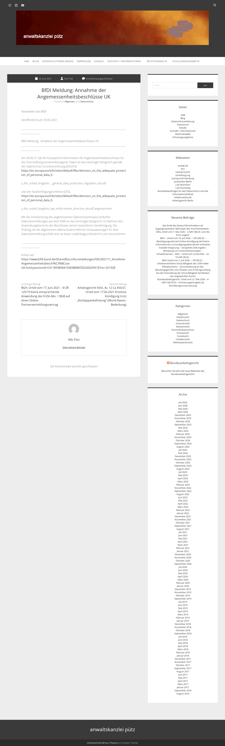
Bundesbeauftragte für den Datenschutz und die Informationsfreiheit (183, 192)
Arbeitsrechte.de (182, 197)
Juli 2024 (183, 449)
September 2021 (182, 525)
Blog (36, 61)
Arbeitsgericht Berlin (182, 200)
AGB (26, 61)
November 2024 (183, 437)
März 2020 (183, 579)
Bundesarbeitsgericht (184, 363)
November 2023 (183, 459)
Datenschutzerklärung (57, 61)
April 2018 (183, 646)
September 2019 (182, 598)
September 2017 (182, 668)
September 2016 (182, 690)
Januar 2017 (183, 687)
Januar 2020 (183, 586)
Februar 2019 (183, 617)
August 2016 (182, 693)
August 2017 (182, 671)
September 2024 (182, 443)
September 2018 (182, 633)
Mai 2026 (183, 408)
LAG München (182, 184)
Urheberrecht (183, 339)
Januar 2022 (183, 513)
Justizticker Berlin (183, 181)
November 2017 (183, 662)
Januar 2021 (183, 551)
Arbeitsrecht (182, 317)
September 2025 (182, 424)
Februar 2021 (183, 548)
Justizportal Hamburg (183, 178)
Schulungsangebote (185, 61)
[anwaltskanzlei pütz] (112, 43)
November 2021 (183, 519)
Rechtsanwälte (157, 61)
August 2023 (182, 468)
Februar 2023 (183, 484)
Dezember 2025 (183, 415)
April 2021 (183, 541)
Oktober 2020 (183, 560)
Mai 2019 (183, 608)
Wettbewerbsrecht (183, 342)
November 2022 (183, 487)
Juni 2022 (183, 497)
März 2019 (183, 614)
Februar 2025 (183, 434)
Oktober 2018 (183, 630)
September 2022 (182, 491)
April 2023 (183, 478)
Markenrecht (183, 326)
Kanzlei (99, 61)
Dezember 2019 (183, 589)
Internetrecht (183, 323)
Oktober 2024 (183, 440)
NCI (183, 168)
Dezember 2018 (183, 624)
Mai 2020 (183, 573)
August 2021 (182, 529)
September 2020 (182, 563)
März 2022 (183, 506)
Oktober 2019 (183, 595)
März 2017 (183, 684)
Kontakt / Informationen (124, 61)
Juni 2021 (183, 535)
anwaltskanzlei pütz (112, 729)
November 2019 (183, 592)
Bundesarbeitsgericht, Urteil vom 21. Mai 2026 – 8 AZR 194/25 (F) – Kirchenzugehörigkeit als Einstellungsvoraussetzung (182, 282)
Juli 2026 (183, 402)
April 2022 (183, 503)
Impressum (84, 61)
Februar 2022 (183, 510)
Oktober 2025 (183, 421)
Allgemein (70, 101)
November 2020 (183, 557)
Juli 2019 (183, 601)
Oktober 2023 (183, 462)
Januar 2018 (183, 655)
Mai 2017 (183, 677)
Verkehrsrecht (182, 172)
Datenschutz (87, 101)
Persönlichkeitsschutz (183, 329)
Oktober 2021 (183, 522)
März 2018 (183, 649)
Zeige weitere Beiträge (73, 347)
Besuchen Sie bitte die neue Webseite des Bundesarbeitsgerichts (182, 372)
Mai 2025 (183, 427)
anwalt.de (183, 165)
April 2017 (183, 681)
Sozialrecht (183, 336)
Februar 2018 (183, 652)
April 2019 (183, 611)
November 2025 (183, 418)
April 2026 (183, 411)
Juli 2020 (183, 567)
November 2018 (183, 627)
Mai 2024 (183, 453)
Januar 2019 (183, 620)
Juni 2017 (183, 674)
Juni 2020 (183, 570)
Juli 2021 (183, 532)
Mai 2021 (183, 538)
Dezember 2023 (183, 456)
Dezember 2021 (183, 516)
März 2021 (183, 544)
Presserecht (183, 332)
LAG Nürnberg (182, 187)
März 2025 (183, 430)
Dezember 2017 (183, 658)
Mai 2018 (183, 643)
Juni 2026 (183, 405)
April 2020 (183, 576)
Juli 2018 (183, 636)
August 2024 (182, 446)
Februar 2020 (183, 582)
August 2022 (182, 494)
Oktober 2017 (183, 665)
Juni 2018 (183, 639)
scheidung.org (182, 175)
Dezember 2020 (183, 554)
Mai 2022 (183, 500)
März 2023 (183, 481)
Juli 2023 (183, 472)
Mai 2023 (183, 475)
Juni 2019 (183, 605)
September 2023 (182, 465)
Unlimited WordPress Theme (102, 742)
